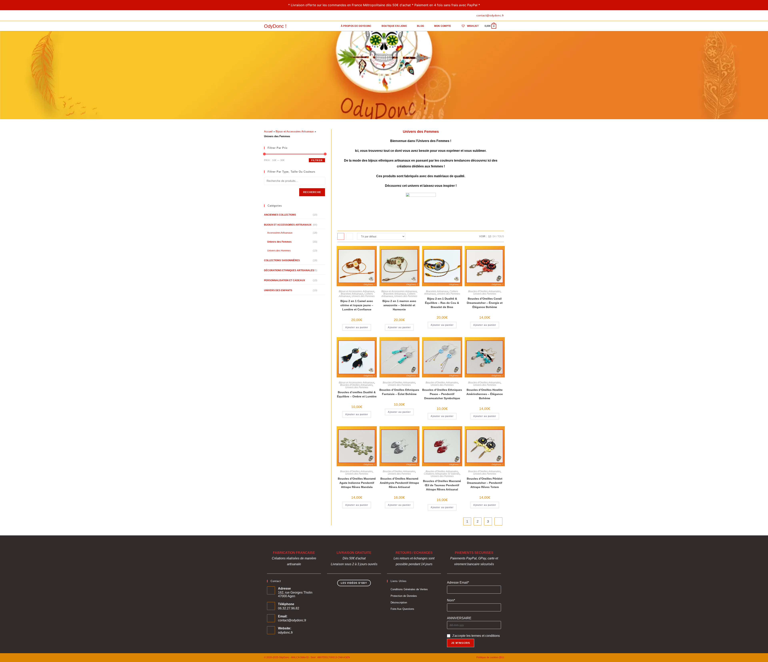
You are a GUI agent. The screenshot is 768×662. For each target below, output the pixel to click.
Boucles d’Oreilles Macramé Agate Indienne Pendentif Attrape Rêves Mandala (357, 483)
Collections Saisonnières (282, 260)
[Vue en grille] (340, 236)
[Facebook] (265, 16)
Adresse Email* (458, 582)
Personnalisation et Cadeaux (284, 280)
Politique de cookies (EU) (490, 657)
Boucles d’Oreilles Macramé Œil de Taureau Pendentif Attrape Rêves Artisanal (442, 485)
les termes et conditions (483, 635)
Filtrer (317, 160)
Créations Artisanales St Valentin (442, 473)
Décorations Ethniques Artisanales (289, 270)
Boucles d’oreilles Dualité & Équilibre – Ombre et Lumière (357, 394)
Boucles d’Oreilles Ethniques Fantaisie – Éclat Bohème (399, 392)
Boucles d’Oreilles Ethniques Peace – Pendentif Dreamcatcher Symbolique (442, 394)
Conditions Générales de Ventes (409, 589)
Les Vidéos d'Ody (354, 583)
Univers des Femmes (363, 296)
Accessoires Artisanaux (279, 232)
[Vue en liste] (349, 236)
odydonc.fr (285, 632)
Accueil (268, 131)
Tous (500, 236)
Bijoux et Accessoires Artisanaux (356, 291)
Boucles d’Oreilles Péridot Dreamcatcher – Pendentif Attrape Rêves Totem (484, 483)
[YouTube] (279, 16)
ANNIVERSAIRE (459, 618)
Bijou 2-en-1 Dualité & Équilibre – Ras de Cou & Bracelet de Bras (442, 303)
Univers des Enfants (278, 290)
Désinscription (399, 602)
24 (494, 236)
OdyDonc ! (275, 26)
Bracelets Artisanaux (352, 293)
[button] (358, 251)
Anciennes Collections (280, 214)
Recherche (312, 192)
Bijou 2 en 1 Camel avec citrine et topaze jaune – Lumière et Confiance (356, 305)
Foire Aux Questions (402, 608)
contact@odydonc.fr (292, 620)
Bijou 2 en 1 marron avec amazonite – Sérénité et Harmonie (399, 305)
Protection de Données (404, 595)
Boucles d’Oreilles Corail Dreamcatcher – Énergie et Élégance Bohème (485, 303)
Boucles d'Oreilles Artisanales (484, 291)
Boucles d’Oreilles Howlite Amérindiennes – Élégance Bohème (484, 394)
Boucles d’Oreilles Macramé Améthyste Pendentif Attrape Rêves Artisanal (399, 483)
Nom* (451, 600)
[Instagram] (274, 16)
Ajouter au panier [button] (356, 327)
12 (489, 236)
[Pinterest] (269, 16)
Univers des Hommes (279, 250)
